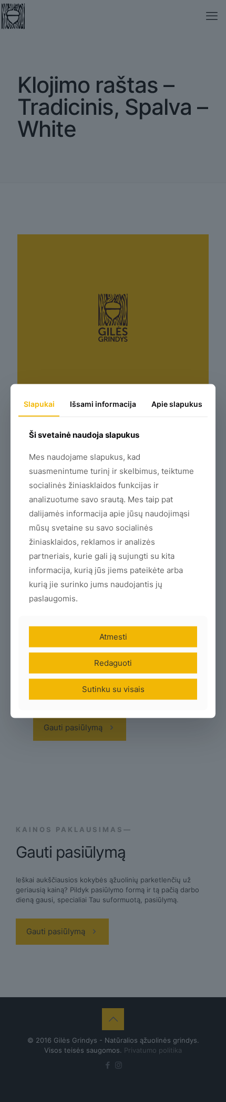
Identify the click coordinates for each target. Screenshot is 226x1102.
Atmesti (113, 636)
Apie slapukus (176, 403)
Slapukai (39, 403)
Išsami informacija (103, 403)
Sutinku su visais (113, 689)
